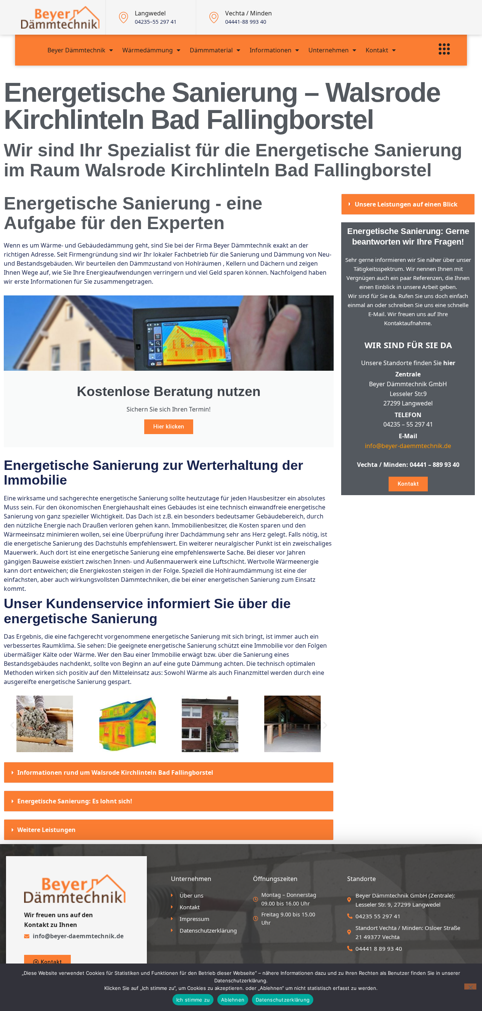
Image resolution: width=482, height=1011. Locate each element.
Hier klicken (168, 426)
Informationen (270, 50)
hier (449, 363)
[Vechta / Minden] (214, 17)
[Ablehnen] (470, 986)
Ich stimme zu (193, 1000)
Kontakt (377, 50)
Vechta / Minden (248, 13)
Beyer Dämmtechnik (76, 50)
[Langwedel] (123, 17)
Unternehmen (328, 50)
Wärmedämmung (147, 50)
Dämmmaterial (211, 50)
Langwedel (150, 13)
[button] (12, 725)
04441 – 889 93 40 (434, 464)
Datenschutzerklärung (283, 1000)
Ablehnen (232, 1000)
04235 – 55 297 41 (408, 424)
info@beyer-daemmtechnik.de (408, 446)
